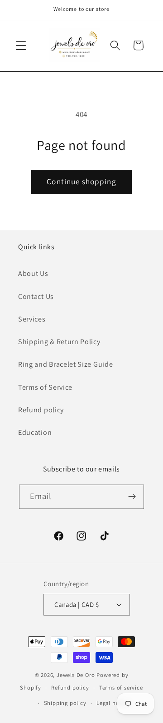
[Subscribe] (132, 497)
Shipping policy (65, 703)
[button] (21, 45)
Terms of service (121, 687)
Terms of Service (45, 387)
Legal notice (112, 703)
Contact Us (36, 296)
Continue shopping (81, 181)
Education (35, 432)
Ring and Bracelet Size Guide (65, 364)
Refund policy (41, 410)
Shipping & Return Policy (59, 341)
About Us (33, 273)
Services (32, 319)
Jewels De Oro (76, 675)
